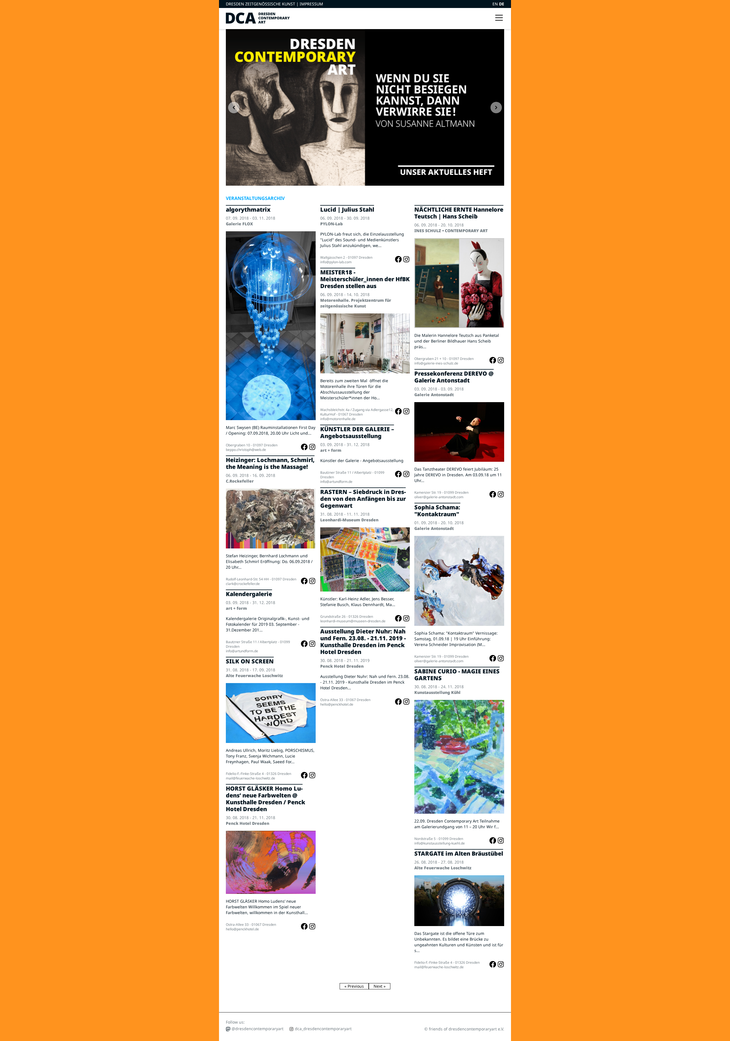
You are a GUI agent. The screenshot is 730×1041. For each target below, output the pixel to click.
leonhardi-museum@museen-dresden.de (353, 621)
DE (501, 4)
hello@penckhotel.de (242, 929)
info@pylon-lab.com (336, 262)
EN (495, 4)
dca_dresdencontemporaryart (323, 1028)
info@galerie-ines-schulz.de (436, 363)
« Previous (354, 986)
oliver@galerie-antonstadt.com (438, 497)
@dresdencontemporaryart (256, 1028)
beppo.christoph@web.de (246, 449)
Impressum (311, 4)
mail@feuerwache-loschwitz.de (250, 778)
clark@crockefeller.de (243, 583)
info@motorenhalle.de (338, 418)
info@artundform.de (242, 651)
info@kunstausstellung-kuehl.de (439, 843)
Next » (380, 986)
